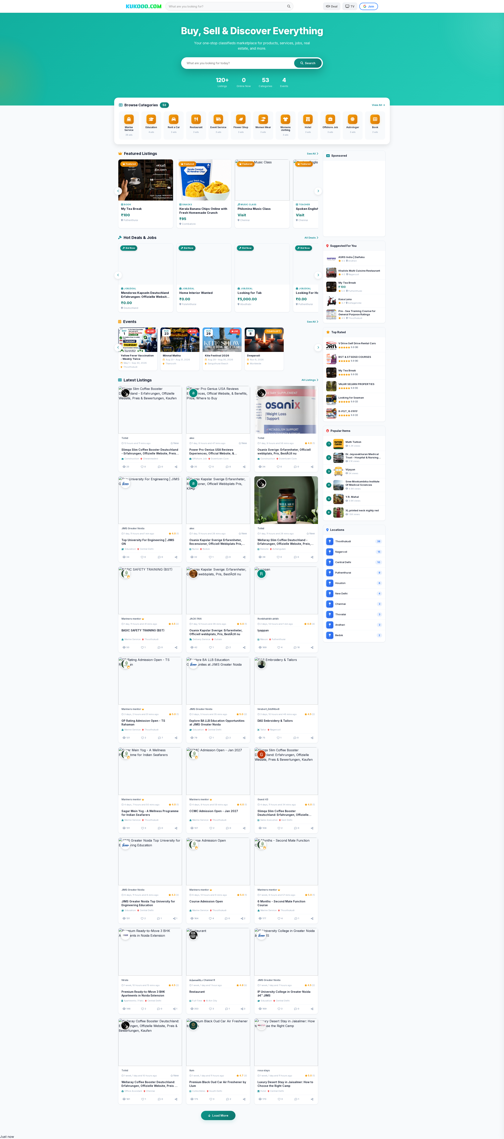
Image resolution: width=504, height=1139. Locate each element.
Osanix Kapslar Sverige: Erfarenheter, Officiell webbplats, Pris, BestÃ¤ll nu (215, 632)
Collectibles (198, 1091)
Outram (218, 639)
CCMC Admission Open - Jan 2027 (213, 811)
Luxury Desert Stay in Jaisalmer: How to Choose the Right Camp (285, 1083)
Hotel (263, 1091)
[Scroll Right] (318, 191)
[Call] (177, 429)
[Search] (288, 6)
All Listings (309, 379)
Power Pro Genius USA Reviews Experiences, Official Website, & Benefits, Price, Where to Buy (211, 453)
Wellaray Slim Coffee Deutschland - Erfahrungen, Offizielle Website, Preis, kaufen (284, 543)
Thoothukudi (151, 639)
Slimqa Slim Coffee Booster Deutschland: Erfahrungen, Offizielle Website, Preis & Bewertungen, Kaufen (284, 814)
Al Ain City (211, 1000)
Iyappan (263, 630)
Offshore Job (199, 458)
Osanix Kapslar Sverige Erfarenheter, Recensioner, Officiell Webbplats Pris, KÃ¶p (215, 543)
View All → (378, 104)
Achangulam (279, 549)
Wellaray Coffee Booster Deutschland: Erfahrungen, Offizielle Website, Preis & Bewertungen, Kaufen (149, 1085)
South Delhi (215, 1091)
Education (130, 549)
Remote (264, 549)
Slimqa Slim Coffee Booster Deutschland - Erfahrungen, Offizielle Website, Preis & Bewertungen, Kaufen (150, 453)
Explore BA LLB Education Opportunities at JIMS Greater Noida (217, 722)
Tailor (263, 729)
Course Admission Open (206, 901)
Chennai (150, 1091)
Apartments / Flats (134, 1000)
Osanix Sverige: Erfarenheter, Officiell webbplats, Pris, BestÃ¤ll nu (284, 451)
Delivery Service (201, 639)
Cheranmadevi (150, 458)
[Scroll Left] (118, 191)
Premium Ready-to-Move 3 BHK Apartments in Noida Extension (143, 993)
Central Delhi (147, 549)
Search (310, 63)
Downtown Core (220, 458)
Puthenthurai (278, 639)
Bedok (206, 549)
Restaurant (197, 991)
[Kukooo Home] (143, 6)
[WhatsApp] (170, 519)
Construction (131, 458)
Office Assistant (133, 1091)
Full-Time (197, 1000)
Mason (264, 639)
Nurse (195, 549)
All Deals (310, 237)
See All (311, 153)
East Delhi (287, 820)
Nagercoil (275, 729)
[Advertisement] (354, 199)
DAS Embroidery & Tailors (275, 720)
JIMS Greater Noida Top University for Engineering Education (148, 903)
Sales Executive (269, 820)
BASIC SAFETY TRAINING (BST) (142, 630)
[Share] (176, 466)
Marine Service (132, 639)
